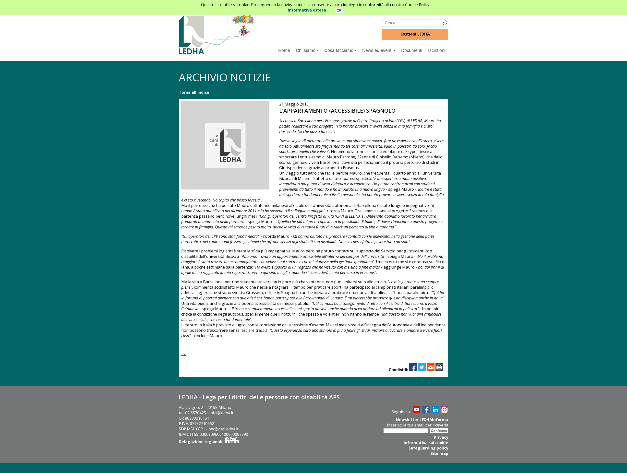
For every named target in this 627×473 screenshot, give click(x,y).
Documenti (411, 50)
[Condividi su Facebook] (413, 369)
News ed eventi (377, 50)
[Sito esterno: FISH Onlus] (232, 441)
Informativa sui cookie (426, 442)
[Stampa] (439, 369)
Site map (439, 453)
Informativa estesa (307, 10)
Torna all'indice (194, 92)
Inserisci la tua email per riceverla (417, 425)
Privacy (441, 437)
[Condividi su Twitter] (422, 369)
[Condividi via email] (430, 369)
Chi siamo (305, 50)
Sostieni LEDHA (415, 34)
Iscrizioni (436, 50)
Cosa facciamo (338, 50)
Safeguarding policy (428, 448)
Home (284, 50)
